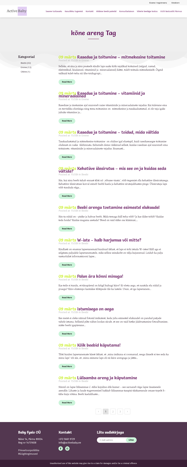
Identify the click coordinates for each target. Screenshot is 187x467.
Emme (24, 67)
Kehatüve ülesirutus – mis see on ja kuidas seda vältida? (112, 170)
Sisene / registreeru (158, 3)
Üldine (24, 71)
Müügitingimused (28, 453)
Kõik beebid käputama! (99, 345)
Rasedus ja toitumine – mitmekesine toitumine (121, 57)
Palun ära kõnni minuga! (100, 276)
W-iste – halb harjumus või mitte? (109, 240)
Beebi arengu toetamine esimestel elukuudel (118, 207)
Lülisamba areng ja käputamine (107, 377)
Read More (67, 82)
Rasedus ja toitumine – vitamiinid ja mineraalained (102, 95)
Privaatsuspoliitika (28, 450)
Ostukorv (175, 3)
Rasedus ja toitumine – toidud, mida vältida (118, 132)
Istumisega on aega (95, 308)
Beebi (23, 63)
